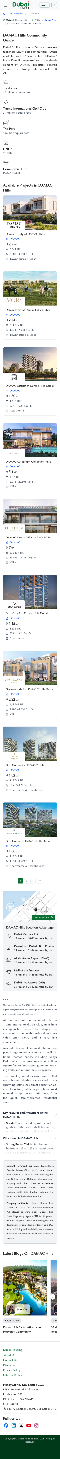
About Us (9, 1355)
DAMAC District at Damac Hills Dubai (30, 386)
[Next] (52, 1297)
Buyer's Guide (12, 1321)
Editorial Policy (12, 1375)
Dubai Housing (12, 1350)
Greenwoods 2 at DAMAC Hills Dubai (30, 689)
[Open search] (54, 5)
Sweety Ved (22, 1309)
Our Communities (16, 14)
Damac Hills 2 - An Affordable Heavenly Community (22, 1329)
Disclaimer (10, 1365)
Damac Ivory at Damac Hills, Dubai (28, 310)
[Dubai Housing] (4, 14)
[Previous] (7, 1297)
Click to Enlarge (41, 918)
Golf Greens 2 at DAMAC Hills (25, 765)
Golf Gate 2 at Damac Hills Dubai (27, 613)
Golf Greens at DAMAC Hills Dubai (28, 841)
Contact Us (10, 1360)
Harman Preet (50, 20)
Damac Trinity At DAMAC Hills (25, 234)
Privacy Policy (11, 1370)
